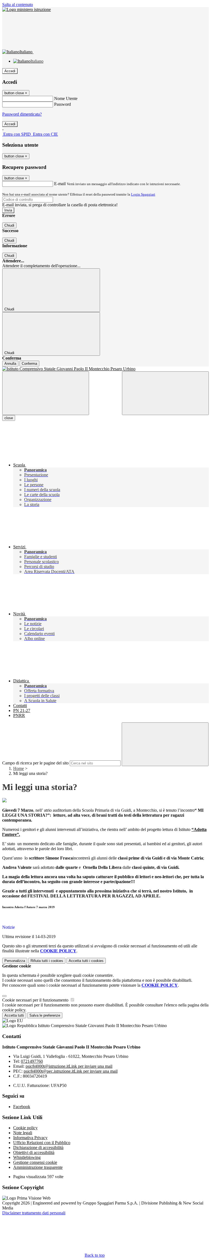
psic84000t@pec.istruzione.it (71, 1071)
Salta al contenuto (17, 4)
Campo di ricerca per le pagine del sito (35, 763)
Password (62, 104)
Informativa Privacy (30, 1137)
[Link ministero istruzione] (26, 9)
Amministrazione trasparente (38, 1167)
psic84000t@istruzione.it (69, 1066)
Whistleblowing (27, 1157)
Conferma (29, 363)
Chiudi (9, 225)
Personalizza (14, 961)
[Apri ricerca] (165, 393)
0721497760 (32, 1061)
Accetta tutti (86, 961)
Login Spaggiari (143, 194)
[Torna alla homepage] (105, 368)
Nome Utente (65, 98)
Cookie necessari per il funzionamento (36, 1000)
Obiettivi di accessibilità (33, 1152)
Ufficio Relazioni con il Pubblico (41, 1142)
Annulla (10, 363)
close (8, 418)
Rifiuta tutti (46, 961)
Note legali (22, 1132)
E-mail (60, 183)
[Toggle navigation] (45, 393)
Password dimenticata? (22, 114)
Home (18, 768)
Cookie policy (25, 1127)
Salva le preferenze (44, 1015)
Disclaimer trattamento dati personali (33, 1213)
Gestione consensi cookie (35, 1162)
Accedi (9, 71)
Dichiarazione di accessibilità (38, 1147)
